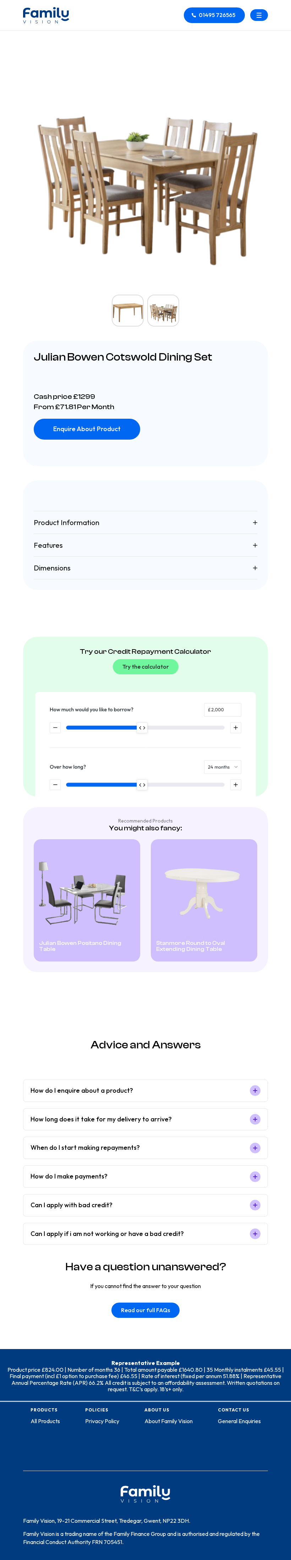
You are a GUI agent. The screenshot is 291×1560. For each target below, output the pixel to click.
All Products (45, 1421)
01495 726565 (217, 14)
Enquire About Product (87, 429)
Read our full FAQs (145, 1310)
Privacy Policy (102, 1421)
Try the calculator (145, 666)
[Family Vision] (46, 15)
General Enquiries (239, 1421)
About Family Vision (168, 1421)
